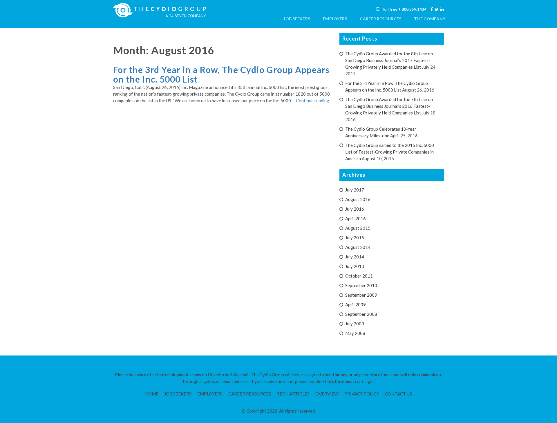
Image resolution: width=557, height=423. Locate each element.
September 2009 (361, 295)
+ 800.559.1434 (412, 9)
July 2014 (354, 256)
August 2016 (357, 199)
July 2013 (354, 266)
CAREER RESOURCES (380, 18)
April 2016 (355, 218)
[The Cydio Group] (159, 10)
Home (151, 393)
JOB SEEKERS (296, 18)
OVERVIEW (327, 393)
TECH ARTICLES (293, 393)
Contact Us (398, 393)
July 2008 (354, 323)
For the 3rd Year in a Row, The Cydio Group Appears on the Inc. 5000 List (221, 74)
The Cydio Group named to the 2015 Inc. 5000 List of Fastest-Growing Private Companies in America (389, 152)
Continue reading (312, 100)
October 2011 (359, 275)
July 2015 (354, 237)
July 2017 (354, 189)
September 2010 (361, 285)
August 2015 (357, 228)
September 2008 (361, 314)
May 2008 (355, 333)
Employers (335, 18)
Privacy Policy (361, 393)
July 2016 (354, 209)
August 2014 (357, 247)
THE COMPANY (429, 18)
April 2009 (355, 304)
